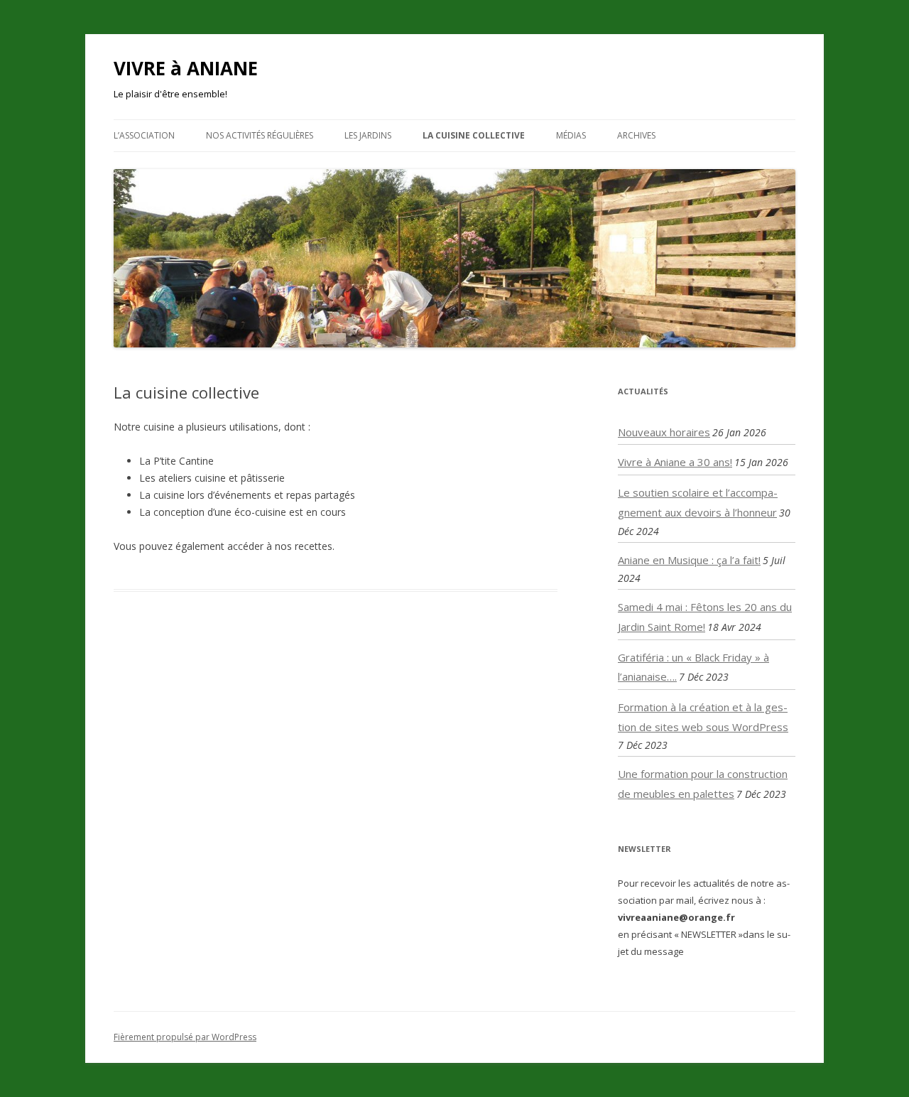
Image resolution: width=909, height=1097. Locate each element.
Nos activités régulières (259, 135)
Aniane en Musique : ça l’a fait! (689, 560)
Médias (571, 135)
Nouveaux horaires (664, 432)
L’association (144, 135)
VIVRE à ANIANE (186, 68)
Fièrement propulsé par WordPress (185, 1037)
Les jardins (367, 135)
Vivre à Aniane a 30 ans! (675, 462)
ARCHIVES (636, 135)
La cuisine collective (474, 135)
